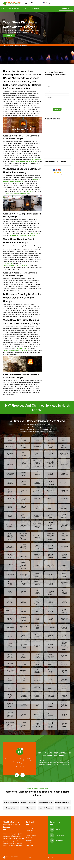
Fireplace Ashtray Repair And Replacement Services (64, 536)
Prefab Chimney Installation (37, 656)
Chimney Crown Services (10, 491)
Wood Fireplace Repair (23, 516)
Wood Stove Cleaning (64, 695)
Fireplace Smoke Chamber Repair (37, 474)
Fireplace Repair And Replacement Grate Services (23, 547)
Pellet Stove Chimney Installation (37, 583)
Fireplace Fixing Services (23, 704)
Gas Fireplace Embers (64, 583)
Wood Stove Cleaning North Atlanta (17, 45)
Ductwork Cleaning (50, 687)
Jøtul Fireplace (10, 627)
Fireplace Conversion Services (51, 705)
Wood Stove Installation (50, 695)
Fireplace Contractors (64, 507)
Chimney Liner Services (10, 499)
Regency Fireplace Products (64, 592)
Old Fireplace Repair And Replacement (50, 483)
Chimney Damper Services (23, 499)
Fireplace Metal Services (10, 546)
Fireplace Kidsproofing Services (50, 656)
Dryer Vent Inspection (64, 663)
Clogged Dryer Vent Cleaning (10, 671)
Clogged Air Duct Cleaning (23, 671)
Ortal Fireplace (51, 627)
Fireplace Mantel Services (64, 725)
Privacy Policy (29, 845)
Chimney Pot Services (50, 499)
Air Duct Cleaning (23, 663)
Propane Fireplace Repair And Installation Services (10, 536)
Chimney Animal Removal (50, 646)
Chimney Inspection (50, 439)
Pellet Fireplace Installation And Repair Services (51, 592)
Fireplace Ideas (9, 687)
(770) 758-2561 (66, 8)
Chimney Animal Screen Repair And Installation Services (50, 463)
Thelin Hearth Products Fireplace (23, 646)
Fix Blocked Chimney (10, 565)
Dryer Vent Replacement (37, 679)
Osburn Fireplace (37, 619)
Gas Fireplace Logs (64, 546)
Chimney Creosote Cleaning (23, 454)
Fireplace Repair (37, 454)
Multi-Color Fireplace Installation (37, 592)
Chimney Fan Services (64, 499)
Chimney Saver (64, 483)
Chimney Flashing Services (10, 508)
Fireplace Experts (64, 671)
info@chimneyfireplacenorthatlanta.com (22, 235)
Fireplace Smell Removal (10, 575)
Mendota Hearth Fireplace (37, 627)
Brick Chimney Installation (64, 463)
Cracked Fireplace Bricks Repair (37, 725)
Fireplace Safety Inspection (50, 679)
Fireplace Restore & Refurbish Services (23, 725)
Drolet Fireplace (9, 635)
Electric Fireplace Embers (50, 583)
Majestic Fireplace (50, 610)
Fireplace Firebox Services (37, 547)
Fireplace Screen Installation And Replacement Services (64, 646)
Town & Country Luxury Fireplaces (37, 602)
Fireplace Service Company (37, 671)
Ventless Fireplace (37, 704)
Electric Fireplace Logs (23, 555)
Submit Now (57, 109)
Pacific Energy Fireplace (23, 627)
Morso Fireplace (37, 635)
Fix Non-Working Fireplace (23, 464)
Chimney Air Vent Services (9, 592)
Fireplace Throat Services (9, 556)
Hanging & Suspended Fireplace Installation (64, 705)
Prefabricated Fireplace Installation (64, 525)
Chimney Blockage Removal (23, 483)
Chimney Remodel (50, 714)
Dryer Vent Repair (23, 679)
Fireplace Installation (51, 454)
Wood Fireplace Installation (64, 516)
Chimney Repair (50, 446)
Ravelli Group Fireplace (37, 645)
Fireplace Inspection (37, 483)
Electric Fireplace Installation (23, 525)
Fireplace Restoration (10, 463)
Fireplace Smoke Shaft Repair (23, 474)
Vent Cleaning (9, 663)
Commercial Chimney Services (37, 556)
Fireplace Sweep (37, 507)
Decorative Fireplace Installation (64, 679)
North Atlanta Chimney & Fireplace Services (48, 857)
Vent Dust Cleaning (50, 663)
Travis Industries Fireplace (50, 635)
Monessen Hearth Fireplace (23, 635)
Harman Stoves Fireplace (23, 619)
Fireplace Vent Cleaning (50, 507)
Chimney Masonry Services (23, 508)
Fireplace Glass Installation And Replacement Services (23, 536)
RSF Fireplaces (10, 610)
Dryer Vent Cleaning (64, 656)
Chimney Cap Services (23, 491)
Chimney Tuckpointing (64, 474)
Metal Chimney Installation (10, 474)
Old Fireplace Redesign (50, 575)
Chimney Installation (64, 446)
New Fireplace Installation (64, 454)
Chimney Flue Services (64, 491)
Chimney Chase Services (37, 491)
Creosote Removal (23, 446)
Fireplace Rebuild (9, 515)
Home (3, 8)
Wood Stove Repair (37, 695)
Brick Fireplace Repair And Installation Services (10, 725)
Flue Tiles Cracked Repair (37, 575)
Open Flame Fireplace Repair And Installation (10, 714)
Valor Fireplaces (23, 601)
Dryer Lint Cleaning (37, 663)
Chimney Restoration (10, 483)
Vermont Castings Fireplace (64, 611)
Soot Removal (37, 446)
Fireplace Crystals (23, 592)
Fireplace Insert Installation (10, 656)
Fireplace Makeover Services (37, 714)
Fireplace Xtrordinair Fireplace (64, 627)
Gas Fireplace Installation (9, 525)
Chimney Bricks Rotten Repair (50, 565)
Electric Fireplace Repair (50, 516)
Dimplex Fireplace (50, 619)
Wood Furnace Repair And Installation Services (37, 525)
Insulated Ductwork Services (64, 714)
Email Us (66, 3)
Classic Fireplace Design (64, 575)
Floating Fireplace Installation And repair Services (51, 724)
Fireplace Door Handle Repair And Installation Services (50, 536)
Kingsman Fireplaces (50, 601)
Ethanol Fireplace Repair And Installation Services (51, 525)
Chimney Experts (10, 679)
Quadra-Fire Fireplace (64, 619)
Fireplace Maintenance (23, 695)
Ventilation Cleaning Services (23, 714)
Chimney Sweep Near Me (37, 688)
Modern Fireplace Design (9, 583)
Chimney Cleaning (23, 439)
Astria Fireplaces (64, 601)
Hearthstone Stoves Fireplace (64, 635)
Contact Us (35, 8)
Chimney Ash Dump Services (37, 499)
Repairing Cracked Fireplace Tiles (37, 565)
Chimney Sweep (10, 439)
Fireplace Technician (64, 687)
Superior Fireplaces (10, 601)
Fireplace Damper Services (50, 547)
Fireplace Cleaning (64, 439)
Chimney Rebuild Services (23, 656)
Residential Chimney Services (50, 556)
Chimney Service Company (50, 671)
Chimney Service (37, 439)
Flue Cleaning (9, 446)
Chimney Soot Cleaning (10, 454)
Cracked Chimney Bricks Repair (64, 565)
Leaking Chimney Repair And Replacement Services (23, 565)
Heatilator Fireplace (23, 610)
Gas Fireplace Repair (37, 515)
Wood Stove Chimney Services (10, 705)
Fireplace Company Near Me (10, 696)
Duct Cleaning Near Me (23, 687)
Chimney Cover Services (51, 491)
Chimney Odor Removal (23, 575)
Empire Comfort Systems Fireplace (9, 646)
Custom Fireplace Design (23, 583)
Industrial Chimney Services (64, 556)
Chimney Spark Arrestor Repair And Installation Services (37, 463)
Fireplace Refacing (50, 474)
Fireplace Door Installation (37, 536)
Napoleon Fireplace (37, 610)
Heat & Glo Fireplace (10, 619)
